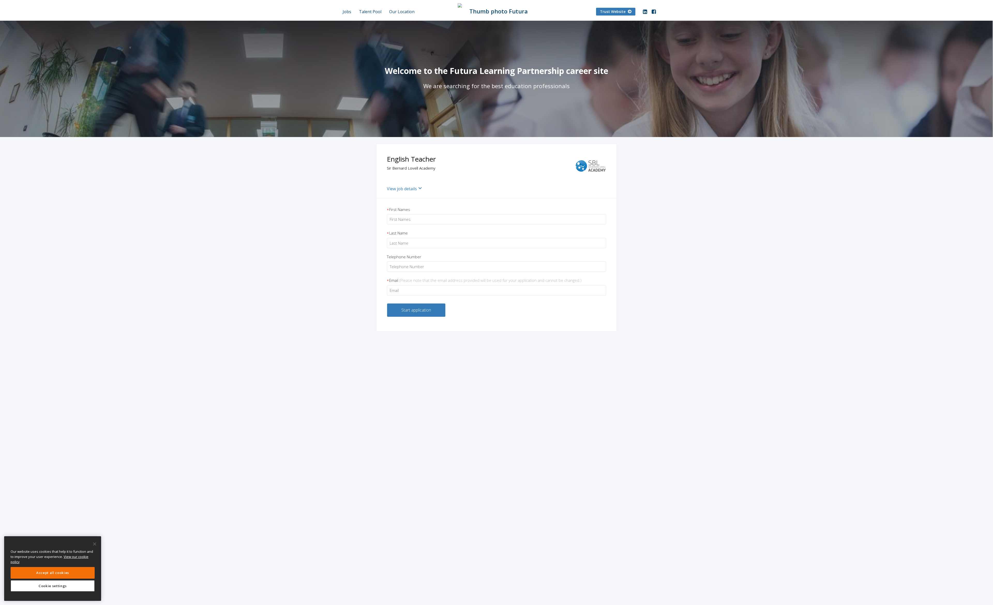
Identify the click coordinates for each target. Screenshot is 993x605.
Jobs (347, 11)
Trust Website (613, 11)
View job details (402, 189)
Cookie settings (53, 586)
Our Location (402, 11)
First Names (398, 210)
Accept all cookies (52, 572)
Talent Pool (370, 11)
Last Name (397, 233)
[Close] (94, 544)
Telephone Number (404, 256)
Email (484, 280)
